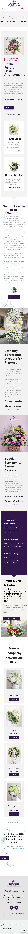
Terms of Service (19, 913)
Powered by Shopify (6, 928)
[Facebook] (12, 908)
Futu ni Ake (14, 693)
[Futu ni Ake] (14, 679)
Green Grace (14, 730)
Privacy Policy (5, 915)
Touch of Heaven (14, 768)
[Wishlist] (26, 9)
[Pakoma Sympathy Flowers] (14, 792)
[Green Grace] (14, 717)
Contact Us (11, 913)
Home (2, 21)
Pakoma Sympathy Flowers (14, 806)
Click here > (17, 409)
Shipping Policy (22, 915)
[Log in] (24, 9)
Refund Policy (13, 915)
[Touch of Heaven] (14, 754)
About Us (5, 913)
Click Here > (8, 409)
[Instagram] (16, 908)
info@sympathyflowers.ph (14, 902)
